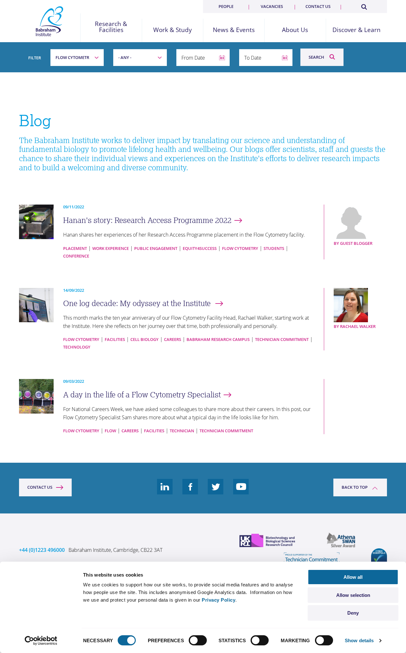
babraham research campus (218, 339)
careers (172, 339)
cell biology (144, 339)
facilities (115, 339)
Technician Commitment (282, 339)
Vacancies (272, 6)
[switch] (198, 640)
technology (76, 347)
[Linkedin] (165, 491)
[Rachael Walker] (360, 305)
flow (110, 431)
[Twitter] (216, 491)
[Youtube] (241, 491)
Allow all (353, 577)
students (274, 248)
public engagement (155, 248)
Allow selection (353, 595)
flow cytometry (240, 248)
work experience (110, 248)
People (226, 6)
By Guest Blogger (353, 243)
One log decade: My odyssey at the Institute (138, 303)
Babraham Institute (49, 21)
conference (76, 256)
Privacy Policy (218, 600)
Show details (359, 640)
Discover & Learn (356, 30)
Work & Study (172, 30)
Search (316, 57)
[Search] (364, 5)
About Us (295, 30)
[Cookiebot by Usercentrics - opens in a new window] (41, 640)
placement (75, 248)
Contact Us (39, 487)
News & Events (234, 30)
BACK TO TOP (355, 487)
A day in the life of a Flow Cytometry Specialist (142, 394)
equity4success (200, 248)
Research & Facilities (111, 27)
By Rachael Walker (355, 326)
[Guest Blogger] (360, 222)
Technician (182, 431)
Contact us (318, 6)
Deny (353, 613)
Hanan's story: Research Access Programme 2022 (147, 220)
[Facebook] (190, 491)
